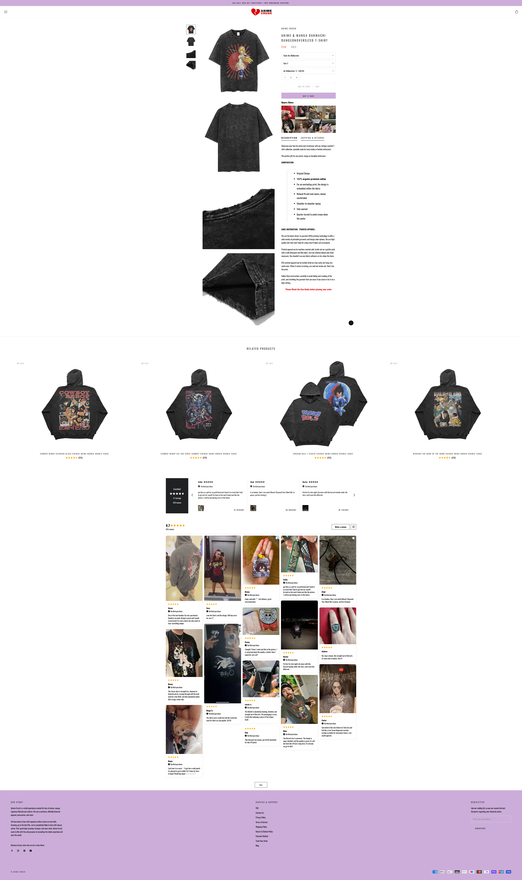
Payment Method (262, 836)
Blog (257, 845)
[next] (513, 409)
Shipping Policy (261, 826)
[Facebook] (12, 851)
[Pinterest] (24, 851)
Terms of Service (262, 822)
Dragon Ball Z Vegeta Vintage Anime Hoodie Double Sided (323, 453)
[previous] (8, 409)
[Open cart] (516, 11)
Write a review (340, 526)
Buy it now (308, 96)
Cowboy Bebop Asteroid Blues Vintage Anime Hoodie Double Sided (74, 453)
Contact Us (260, 812)
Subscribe (480, 828)
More (261, 785)
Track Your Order (262, 840)
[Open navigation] (5, 12)
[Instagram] (18, 851)
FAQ (257, 807)
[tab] (289, 138)
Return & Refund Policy (264, 831)
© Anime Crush (18, 872)
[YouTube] (31, 851)
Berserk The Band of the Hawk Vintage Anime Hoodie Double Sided (447, 453)
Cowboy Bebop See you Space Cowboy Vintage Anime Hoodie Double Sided (199, 453)
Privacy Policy (261, 817)
